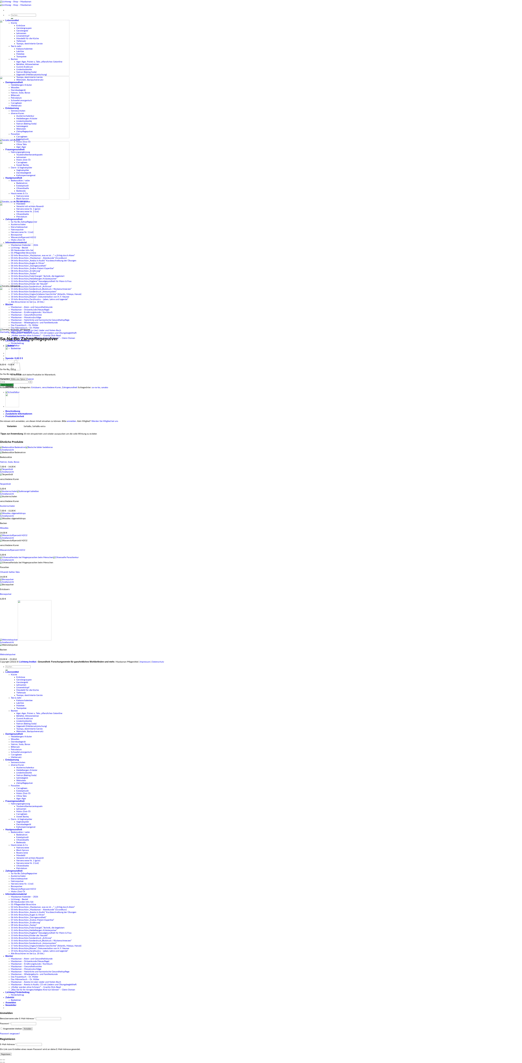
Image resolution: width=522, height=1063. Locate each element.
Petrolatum (16, 749)
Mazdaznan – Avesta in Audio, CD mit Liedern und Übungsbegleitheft (44, 333)
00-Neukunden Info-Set (22, 902)
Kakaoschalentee (24, 700)
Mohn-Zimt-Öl (23, 793)
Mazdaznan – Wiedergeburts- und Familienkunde (34, 323)
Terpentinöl (5, 484)
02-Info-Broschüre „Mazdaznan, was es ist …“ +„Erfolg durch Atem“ (43, 255)
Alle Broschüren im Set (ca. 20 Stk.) (27, 953)
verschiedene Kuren (51, 387)
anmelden (71, 421)
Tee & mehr (16, 698)
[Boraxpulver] (7, 579)
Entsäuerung (12, 760)
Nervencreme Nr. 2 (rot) (27, 863)
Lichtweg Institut (27, 662)
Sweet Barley (22, 817)
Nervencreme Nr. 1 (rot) (22, 884)
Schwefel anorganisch (21, 752)
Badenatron (21, 835)
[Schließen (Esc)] (1, 1059)
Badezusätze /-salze (20, 832)
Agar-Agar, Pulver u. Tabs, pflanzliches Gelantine (39, 713)
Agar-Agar (21, 798)
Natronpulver (17, 881)
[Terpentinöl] (6, 469)
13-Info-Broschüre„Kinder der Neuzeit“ (29, 935)
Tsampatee (21, 708)
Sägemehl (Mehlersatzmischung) (31, 726)
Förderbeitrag (17, 343)
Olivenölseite (22, 866)
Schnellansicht (7, 450)
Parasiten (15, 786)
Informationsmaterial (16, 894)
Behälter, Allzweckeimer (27, 716)
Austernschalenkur (25, 767)
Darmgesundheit (14, 734)
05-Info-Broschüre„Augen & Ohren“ (28, 915)
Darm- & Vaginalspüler (21, 819)
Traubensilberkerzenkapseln (29, 806)
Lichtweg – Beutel (19, 899)
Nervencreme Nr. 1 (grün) (28, 860)
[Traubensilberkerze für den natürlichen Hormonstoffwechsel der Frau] (12, 406)
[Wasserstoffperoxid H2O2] (13, 535)
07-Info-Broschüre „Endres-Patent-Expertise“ (32, 920)
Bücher (9, 956)
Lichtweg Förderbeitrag (17, 992)
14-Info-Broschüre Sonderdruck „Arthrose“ (31, 286)
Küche (14, 675)
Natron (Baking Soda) (26, 724)
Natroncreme (22, 848)
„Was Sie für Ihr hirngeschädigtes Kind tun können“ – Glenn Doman (43, 990)
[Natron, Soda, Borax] (26, 447)
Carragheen (16, 755)
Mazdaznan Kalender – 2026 (24, 897)
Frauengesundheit (14, 801)
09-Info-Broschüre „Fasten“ (24, 925)
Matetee (20, 705)
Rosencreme (22, 853)
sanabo (104, 387)
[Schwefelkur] (12, 345)
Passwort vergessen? (10, 1034)
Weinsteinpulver (8, 654)
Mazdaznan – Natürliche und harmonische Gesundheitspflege (40, 320)
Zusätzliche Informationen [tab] (18, 414)
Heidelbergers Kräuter (21, 736)
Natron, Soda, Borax (9, 462)
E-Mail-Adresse (8, 1044)
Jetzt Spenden (7, 385)
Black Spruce (22, 850)
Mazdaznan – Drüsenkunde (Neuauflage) (30, 961)
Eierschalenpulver (19, 879)
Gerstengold (22, 682)
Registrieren (5, 1054)
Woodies (4, 528)
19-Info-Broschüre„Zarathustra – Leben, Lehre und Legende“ (39, 299)
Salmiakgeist (22, 778)
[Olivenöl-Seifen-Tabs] (39, 557)
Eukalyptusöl (22, 139)
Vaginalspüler (22, 822)
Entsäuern (36, 387)
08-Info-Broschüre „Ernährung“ (26, 922)
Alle (13, 332)
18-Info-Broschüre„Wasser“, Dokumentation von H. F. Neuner (40, 297)
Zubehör (9, 997)
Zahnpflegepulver (24, 783)
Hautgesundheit (13, 829)
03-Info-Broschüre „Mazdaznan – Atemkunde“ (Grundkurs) (39, 258)
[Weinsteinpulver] (25, 640)
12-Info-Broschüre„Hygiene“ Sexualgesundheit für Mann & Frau (41, 281)
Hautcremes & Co (19, 845)
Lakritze (20, 703)
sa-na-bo (96, 387)
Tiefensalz (21, 693)
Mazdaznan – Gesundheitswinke (26, 966)
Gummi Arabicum (24, 718)
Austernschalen (7, 506)
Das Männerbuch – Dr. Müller (25, 979)
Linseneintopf (22, 687)
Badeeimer (16, 1000)
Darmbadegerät (18, 742)
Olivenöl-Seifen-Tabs (10, 572)
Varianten (5, 379)
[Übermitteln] (12, 18)
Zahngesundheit (24, 332)
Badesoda (21, 842)
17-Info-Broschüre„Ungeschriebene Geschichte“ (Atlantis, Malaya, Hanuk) (46, 294)
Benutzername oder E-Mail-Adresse (17, 1018)
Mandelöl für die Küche (27, 690)
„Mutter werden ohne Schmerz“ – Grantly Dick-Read (36, 335)
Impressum (145, 662)
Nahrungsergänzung (20, 804)
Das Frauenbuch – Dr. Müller (24, 977)
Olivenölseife (22, 840)
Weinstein (21, 780)
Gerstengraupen (24, 680)
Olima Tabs (21, 796)
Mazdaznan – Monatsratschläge (26, 969)
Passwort (5, 1023)
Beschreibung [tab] (12, 411)
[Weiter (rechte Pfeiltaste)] (4, 1062)
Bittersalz (15, 747)
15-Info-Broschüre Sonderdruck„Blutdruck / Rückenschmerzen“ (41, 289)
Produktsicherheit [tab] (14, 416)
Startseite (4, 332)
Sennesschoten (18, 762)
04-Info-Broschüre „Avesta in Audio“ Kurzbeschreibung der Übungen (43, 261)
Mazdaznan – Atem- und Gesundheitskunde (31, 959)
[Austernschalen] (19, 491)
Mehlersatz (16, 757)
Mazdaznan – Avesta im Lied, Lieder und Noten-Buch (36, 330)
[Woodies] (13, 513)
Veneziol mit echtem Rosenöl (30, 858)
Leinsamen (21, 685)
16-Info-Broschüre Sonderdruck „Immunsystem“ (34, 292)
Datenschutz (158, 662)
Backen (14, 711)
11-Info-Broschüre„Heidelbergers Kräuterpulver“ (34, 279)
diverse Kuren (17, 765)
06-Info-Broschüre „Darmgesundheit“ (28, 917)
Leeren (31, 379)
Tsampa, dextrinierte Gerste (29, 695)
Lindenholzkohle (24, 721)
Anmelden (28, 1029)
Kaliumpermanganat (25, 827)
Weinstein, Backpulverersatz (29, 731)
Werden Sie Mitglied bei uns (104, 421)
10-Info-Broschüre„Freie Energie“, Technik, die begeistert (37, 276)
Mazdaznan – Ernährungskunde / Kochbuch (31, 964)
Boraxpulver (6, 594)
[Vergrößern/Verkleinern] (4, 1059)
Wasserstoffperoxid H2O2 (12, 550)
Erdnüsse (20, 677)
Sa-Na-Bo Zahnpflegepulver (24, 873)
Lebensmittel (12, 672)
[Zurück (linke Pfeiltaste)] (1, 1062)
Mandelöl (20, 855)
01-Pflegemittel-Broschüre (23, 904)
